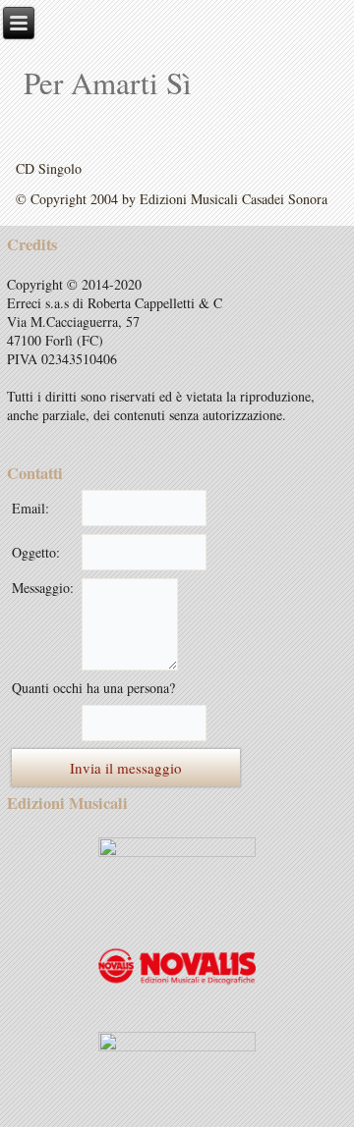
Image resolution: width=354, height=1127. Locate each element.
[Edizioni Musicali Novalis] (177, 967)
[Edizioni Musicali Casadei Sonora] (177, 869)
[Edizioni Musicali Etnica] (177, 1065)
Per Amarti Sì (108, 82)
